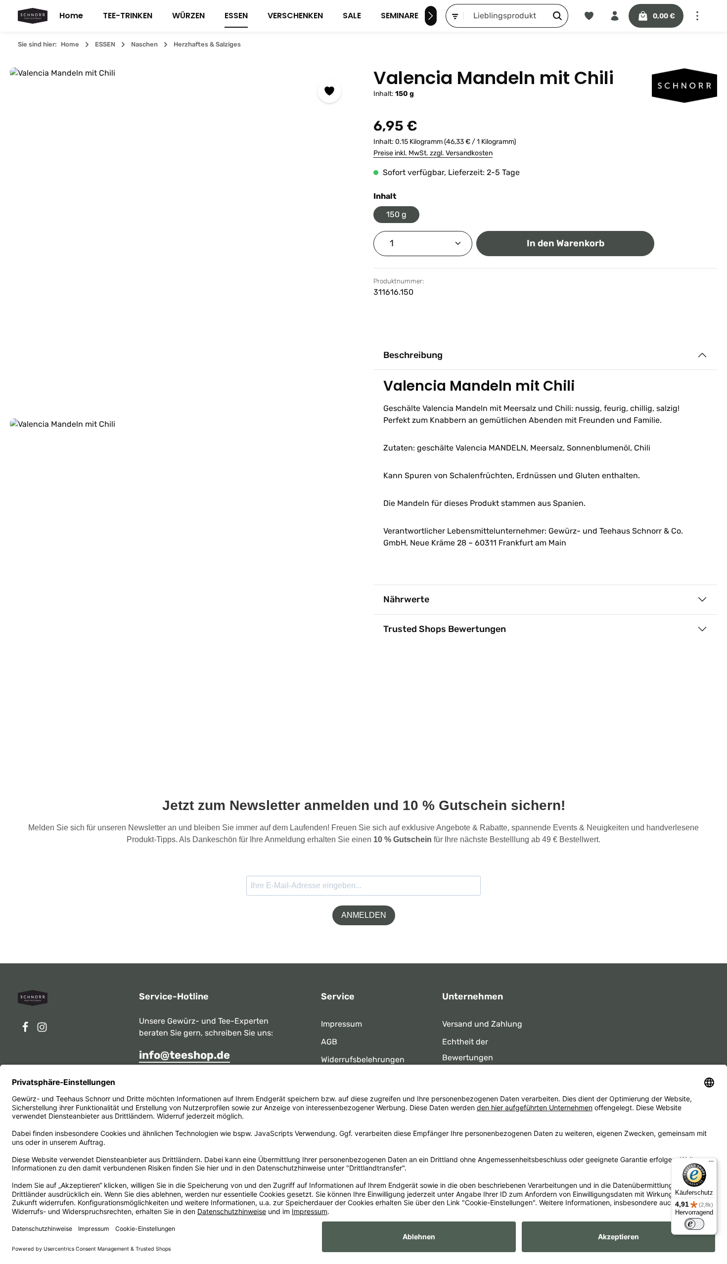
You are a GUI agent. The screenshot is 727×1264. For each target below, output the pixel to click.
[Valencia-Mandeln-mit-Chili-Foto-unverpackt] (181, 238)
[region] (182, 414)
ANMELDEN (363, 915)
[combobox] (505, 16)
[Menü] (711, 1164)
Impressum (341, 1024)
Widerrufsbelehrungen (363, 1059)
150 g (396, 214)
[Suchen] (557, 16)
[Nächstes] (431, 16)
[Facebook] (26, 1030)
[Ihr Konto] (615, 16)
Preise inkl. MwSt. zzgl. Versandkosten (433, 153)
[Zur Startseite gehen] (32, 16)
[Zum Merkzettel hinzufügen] (329, 91)
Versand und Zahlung (482, 1024)
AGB (329, 1041)
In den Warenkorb (565, 243)
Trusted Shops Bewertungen (444, 629)
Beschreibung (413, 355)
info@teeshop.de (184, 1055)
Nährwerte (406, 599)
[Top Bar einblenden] (697, 16)
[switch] (694, 1224)
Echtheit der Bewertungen (467, 1049)
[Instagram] (42, 1030)
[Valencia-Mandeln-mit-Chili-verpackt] (181, 590)
